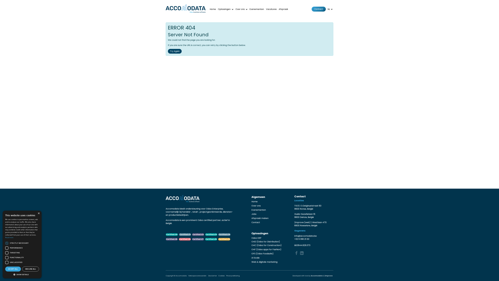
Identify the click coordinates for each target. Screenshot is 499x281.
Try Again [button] (175, 51)
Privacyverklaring (233, 276)
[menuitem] (213, 9)
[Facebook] (296, 253)
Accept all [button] (13, 269)
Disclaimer (212, 276)
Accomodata (317, 276)
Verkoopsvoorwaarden (197, 276)
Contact (318, 9)
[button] (22, 274)
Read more (9, 237)
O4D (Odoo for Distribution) (265, 241)
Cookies (221, 276)
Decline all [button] (30, 269)
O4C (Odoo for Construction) (266, 245)
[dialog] (22, 244)
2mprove (328, 276)
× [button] (39, 213)
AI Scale (255, 257)
